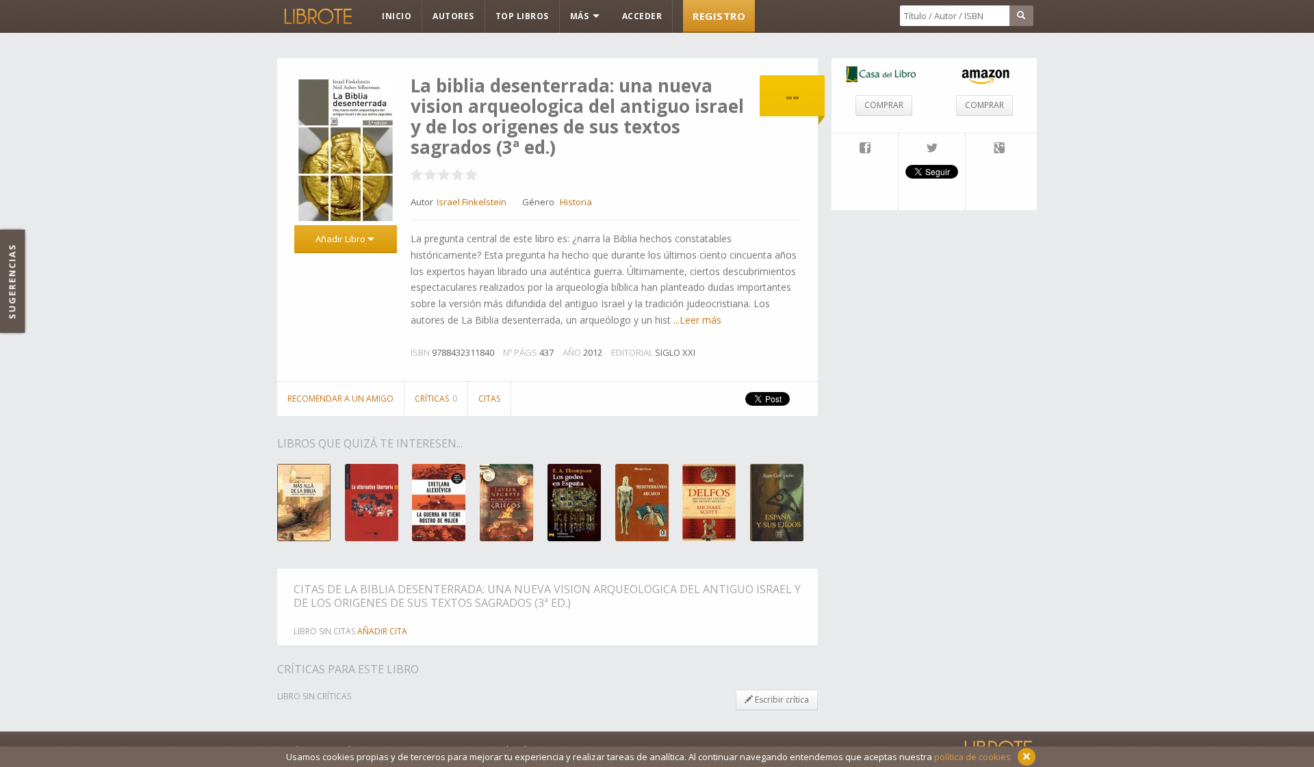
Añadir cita (382, 631)
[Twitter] (932, 149)
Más (580, 16)
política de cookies (972, 757)
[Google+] (999, 149)
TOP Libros (522, 16)
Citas (489, 398)
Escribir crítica (781, 699)
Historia (576, 202)
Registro (719, 16)
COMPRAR (883, 105)
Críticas (436, 398)
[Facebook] (865, 149)
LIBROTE (317, 16)
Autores (453, 16)
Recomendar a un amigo (340, 398)
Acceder (642, 16)
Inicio (396, 16)
